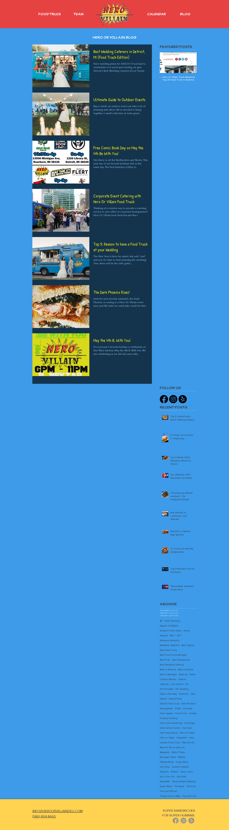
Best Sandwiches (181, 659)
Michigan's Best (168, 757)
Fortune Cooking (168, 718)
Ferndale (187, 708)
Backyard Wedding (169, 640)
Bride (192, 674)
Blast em (183, 674)
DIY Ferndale (166, 689)
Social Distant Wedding (184, 781)
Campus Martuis (168, 679)
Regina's (164, 771)
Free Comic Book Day (171, 723)
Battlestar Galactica (169, 645)
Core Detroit (176, 684)
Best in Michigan (168, 674)
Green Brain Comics (170, 728)
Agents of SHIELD (169, 625)
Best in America (168, 669)
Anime (186, 630)
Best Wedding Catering (172, 664)
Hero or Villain (167, 737)
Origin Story (182, 762)
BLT (179, 635)
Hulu (191, 737)
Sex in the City (167, 776)
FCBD (178, 708)
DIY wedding (182, 689)
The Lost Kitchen (168, 791)
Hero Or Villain (187, 732)
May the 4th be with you (172, 747)
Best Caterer (187, 645)
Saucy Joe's (186, 771)
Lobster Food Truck (170, 742)
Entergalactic (166, 708)
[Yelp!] (183, 399)
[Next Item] (191, 62)
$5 (161, 620)
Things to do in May (170, 796)
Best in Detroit (185, 669)
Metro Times (178, 752)
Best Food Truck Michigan (173, 655)
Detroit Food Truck (169, 703)
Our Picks (165, 766)
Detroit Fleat (175, 698)
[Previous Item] (165, 62)
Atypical (164, 635)
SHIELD (174, 771)
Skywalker (165, 781)
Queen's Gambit (180, 766)
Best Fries (165, 659)
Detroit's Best (188, 703)
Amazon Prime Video (170, 630)
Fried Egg (189, 723)
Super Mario (166, 786)
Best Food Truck (168, 650)
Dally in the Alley (168, 693)
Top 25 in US (189, 796)
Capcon (182, 679)
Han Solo (187, 728)
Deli (193, 693)
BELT (172, 635)
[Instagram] (173, 399)
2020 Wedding (172, 620)
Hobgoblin (182, 737)
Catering (164, 684)
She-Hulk (181, 776)
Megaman (165, 752)
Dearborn (184, 693)
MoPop (181, 757)
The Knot (191, 786)
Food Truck (181, 713)
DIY (187, 684)
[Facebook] (164, 399)
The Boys (179, 786)
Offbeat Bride (167, 762)
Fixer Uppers (166, 713)
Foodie (192, 713)
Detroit (163, 698)
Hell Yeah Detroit (169, 732)
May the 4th (188, 742)
